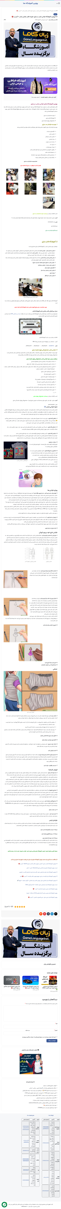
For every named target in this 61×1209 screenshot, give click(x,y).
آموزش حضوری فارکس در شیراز (49, 1086)
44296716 (51, 346)
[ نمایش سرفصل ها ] (35, 97)
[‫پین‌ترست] (44, 913)
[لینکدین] (52, 913)
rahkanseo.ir (24, 1206)
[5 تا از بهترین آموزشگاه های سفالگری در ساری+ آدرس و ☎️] (12, 980)
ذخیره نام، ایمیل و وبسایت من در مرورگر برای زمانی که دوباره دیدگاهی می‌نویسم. (39, 1037)
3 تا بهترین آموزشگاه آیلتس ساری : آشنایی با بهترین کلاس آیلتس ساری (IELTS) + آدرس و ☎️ (37, 864)
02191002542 (26, 1126)
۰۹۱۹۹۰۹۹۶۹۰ (26, 1142)
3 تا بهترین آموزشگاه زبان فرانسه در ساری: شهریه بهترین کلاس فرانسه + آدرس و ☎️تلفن (38, 876)
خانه (55, 11)
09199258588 (26, 1180)
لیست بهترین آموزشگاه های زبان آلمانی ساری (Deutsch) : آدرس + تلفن (41, 868)
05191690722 (26, 1151)
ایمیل (55, 1030)
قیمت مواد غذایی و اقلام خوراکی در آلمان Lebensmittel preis (42, 1103)
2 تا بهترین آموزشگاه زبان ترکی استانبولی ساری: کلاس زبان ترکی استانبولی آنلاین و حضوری (38, 872)
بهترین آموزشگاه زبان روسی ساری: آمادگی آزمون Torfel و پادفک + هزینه (41, 893)
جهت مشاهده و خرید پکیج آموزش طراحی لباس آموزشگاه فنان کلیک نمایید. (30, 307)
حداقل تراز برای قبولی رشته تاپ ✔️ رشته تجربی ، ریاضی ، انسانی (42, 1088)
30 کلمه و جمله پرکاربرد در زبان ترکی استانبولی (46, 1098)
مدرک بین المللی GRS (16, 314)
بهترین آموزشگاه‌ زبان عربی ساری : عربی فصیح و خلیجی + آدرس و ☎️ (42, 897)
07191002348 (46, 1143)
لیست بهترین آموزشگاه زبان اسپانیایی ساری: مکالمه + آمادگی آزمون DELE (41, 885)
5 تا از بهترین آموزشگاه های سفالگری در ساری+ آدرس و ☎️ (12, 987)
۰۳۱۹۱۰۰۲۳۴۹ (26, 1140)
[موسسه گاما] (30, 939)
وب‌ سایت (27, 1030)
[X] (55, 913)
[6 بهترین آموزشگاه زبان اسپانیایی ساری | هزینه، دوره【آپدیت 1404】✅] (49, 980)
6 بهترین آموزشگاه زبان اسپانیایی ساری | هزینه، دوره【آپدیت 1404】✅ (49, 988)
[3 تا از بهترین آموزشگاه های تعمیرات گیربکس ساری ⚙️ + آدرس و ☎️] (30, 980)
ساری (52, 11)
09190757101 (26, 1128)
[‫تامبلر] (48, 913)
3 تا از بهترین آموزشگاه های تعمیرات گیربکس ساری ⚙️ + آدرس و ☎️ (31, 987)
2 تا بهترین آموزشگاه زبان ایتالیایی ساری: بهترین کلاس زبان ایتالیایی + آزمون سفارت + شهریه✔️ (37, 880)
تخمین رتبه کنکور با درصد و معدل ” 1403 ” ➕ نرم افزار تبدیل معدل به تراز (40, 1095)
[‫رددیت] (40, 913)
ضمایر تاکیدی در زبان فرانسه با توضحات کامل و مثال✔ (44, 1100)
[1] (45, 407)
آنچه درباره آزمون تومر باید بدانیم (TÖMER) (47, 1108)
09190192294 (26, 1129)
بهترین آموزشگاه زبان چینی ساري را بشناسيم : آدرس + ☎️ (45, 889)
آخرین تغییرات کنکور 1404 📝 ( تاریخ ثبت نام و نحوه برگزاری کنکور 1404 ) (40, 1093)
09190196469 (45, 1191)
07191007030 (46, 1161)
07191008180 (46, 1127)
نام (56, 1023)
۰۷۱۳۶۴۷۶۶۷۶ (46, 1129)
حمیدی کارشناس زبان (52, 20)
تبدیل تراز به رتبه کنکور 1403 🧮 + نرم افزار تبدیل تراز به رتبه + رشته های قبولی (39, 1090)
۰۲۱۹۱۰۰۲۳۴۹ (46, 1177)
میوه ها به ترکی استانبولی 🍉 (50, 1105)
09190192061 (26, 1161)
